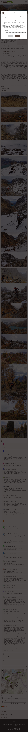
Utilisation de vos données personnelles (13, 29)
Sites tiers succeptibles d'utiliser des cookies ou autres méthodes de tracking (15, 32)
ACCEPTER (17, 36)
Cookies (6, 30)
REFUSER (10, 36)
